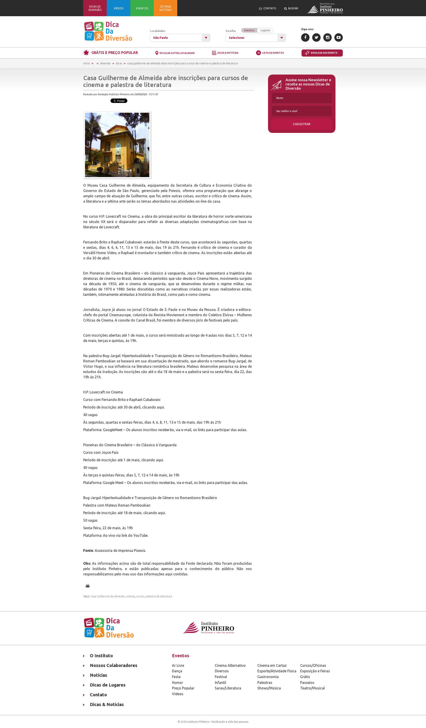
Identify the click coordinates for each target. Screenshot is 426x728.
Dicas (119, 63)
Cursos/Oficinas (313, 665)
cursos (140, 596)
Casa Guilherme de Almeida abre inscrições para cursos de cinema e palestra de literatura (182, 63)
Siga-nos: (307, 29)
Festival (221, 677)
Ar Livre (178, 665)
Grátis (305, 677)
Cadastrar (301, 124)
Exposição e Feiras (315, 671)
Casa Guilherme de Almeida (107, 596)
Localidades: (158, 31)
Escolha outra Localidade (177, 53)
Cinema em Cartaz (272, 665)
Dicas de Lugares (108, 684)
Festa (176, 677)
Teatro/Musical (312, 688)
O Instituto (101, 655)
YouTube (338, 37)
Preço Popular (183, 688)
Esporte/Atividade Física (276, 671)
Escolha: (248, 30)
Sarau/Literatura (228, 688)
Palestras (264, 683)
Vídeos (177, 694)
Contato (98, 694)
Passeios (307, 683)
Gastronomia (268, 677)
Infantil (220, 683)
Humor (177, 683)
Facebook (305, 37)
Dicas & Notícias (228, 53)
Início (86, 63)
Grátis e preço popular (114, 53)
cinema (130, 596)
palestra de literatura (159, 596)
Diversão (105, 63)
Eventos (249, 30)
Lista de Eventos (273, 53)
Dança (177, 671)
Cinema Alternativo (230, 665)
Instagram (327, 37)
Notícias (98, 675)
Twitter (316, 37)
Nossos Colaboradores (113, 665)
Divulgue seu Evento (324, 53)
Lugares (265, 30)
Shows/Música (269, 688)
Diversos (222, 671)
